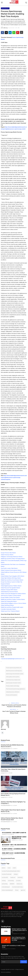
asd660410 (14, 839)
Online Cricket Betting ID (7, 890)
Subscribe (23, 961)
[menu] (2, 2)
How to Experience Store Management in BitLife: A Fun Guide (18, 939)
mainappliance (14, 933)
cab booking (4, 883)
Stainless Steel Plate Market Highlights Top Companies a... (13, 802)
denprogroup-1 (5, 948)
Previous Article (15, 703)
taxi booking (11, 880)
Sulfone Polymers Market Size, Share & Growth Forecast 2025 (12, 818)
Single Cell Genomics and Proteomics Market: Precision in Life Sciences (14, 705)
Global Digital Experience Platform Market (11, 585)
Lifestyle (16, 874)
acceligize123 (3, 772)
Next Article (13, 709)
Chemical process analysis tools (13, 679)
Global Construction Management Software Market (13, 593)
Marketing (20, 877)
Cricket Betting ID (6, 887)
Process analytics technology (12, 686)
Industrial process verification (12, 692)
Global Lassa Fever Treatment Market (10, 611)
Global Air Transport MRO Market (9, 589)
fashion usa (19, 883)
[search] (26, 2)
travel (9, 868)
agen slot (23, 890)
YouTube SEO (5, 877)
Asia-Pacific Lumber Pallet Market (9, 568)
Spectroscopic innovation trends (13, 682)
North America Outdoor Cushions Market (11, 595)
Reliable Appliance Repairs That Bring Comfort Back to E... (19, 930)
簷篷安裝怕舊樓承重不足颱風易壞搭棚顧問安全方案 (19, 837)
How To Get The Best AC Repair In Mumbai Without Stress (14, 712)
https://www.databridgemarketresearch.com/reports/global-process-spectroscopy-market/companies (14, 477)
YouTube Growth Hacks (17, 887)
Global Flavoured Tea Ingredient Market (10, 587)
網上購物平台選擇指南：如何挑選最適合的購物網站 (14, 848)
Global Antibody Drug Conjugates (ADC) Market (12, 576)
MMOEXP (12, 883)
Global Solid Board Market (7, 605)
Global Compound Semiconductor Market (11, 570)
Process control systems (11, 695)
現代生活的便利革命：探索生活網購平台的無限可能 (14, 832)
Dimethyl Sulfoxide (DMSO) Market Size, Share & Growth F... (12, 745)
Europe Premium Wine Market (8, 552)
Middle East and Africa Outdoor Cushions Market (13, 599)
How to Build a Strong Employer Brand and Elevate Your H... (13, 794)
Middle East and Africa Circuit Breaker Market (12, 580)
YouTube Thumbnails (6, 874)
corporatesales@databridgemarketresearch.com (13, 658)
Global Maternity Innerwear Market (9, 591)
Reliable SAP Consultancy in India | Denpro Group (13, 946)
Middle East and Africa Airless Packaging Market (13, 558)
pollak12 (13, 941)
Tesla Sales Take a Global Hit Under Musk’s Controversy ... (13, 770)
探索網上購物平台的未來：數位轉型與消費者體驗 (13, 853)
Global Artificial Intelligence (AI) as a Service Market (13, 603)
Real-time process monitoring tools (14, 670)
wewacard (4, 834)
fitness (16, 890)
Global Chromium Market (7, 554)
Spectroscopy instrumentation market (14, 673)
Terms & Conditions (6, 972)
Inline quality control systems (12, 676)
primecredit (4, 846)
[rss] (2, 921)
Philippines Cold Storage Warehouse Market (11, 556)
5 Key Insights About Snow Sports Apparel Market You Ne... (13, 810)
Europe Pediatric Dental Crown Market (10, 597)
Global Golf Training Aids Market (9, 601)
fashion (3, 868)
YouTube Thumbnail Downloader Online (11, 871)
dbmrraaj (3, 729)
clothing (3, 880)
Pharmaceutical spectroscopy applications (15, 689)
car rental (18, 880)
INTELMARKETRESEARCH (5, 748)
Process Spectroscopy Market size (13, 667)
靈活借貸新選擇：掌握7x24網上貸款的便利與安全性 (14, 844)
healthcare (12, 877)
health (14, 868)
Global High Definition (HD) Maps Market (11, 578)
